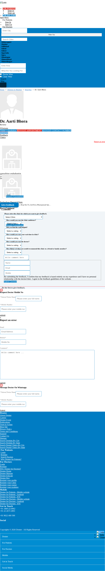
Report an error (99, 142)
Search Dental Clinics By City (12, 445)
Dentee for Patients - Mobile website (14, 492)
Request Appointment (15, 197)
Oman (102, 537)
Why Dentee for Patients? (11, 459)
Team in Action (6, 424)
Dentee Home (5, 471)
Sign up (11, 13)
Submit (2, 410)
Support (3, 434)
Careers (3, 418)
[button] (52, 247)
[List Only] (3, 85)
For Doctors (7, 27)
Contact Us (4, 436)
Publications (5, 422)
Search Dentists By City (9, 441)
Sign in (11, 11)
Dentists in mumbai (14, 90)
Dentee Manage (6, 473)
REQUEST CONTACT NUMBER (56, 130)
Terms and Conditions (9, 431)
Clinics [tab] (3, 137)
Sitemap (3, 438)
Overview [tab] (4, 133)
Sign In (8, 22)
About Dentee (5, 415)
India (102, 535)
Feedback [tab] (4, 135)
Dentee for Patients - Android (12, 494)
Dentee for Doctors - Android (12, 501)
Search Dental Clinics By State (12, 447)
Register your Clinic (8, 483)
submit (2, 315)
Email (2, 327)
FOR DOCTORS (9, 15)
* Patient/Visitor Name (8, 297)
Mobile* (3, 338)
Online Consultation (8, 130)
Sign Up (8, 24)
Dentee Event (5, 420)
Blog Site (4, 427)
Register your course (8, 485)
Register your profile (8, 480)
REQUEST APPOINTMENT (29, 130)
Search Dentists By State (10, 443)
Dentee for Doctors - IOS (10, 504)
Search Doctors (7, 457)
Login (3, 452)
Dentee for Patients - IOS (10, 497)
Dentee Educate (6, 476)
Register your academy (9, 487)
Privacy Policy (6, 429)
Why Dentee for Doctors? (10, 469)
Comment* (4, 348)
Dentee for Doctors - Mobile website (15, 499)
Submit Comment (10, 282)
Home (2, 90)
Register (4, 455)
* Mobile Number (6, 305)
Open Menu (4, 18)
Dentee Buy (5, 478)
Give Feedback (7, 205)
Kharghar (28, 90)
